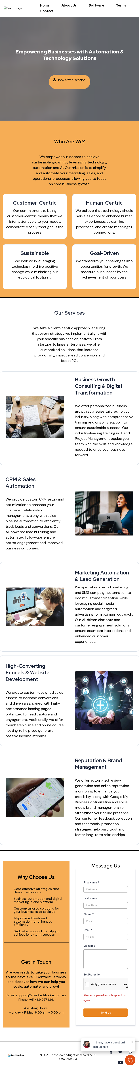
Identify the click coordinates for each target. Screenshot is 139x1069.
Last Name (90, 898)
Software (96, 5)
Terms (121, 5)
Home (45, 5)
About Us (69, 5)
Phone (88, 914)
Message (89, 945)
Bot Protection (92, 974)
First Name (91, 882)
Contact (47, 11)
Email (87, 929)
